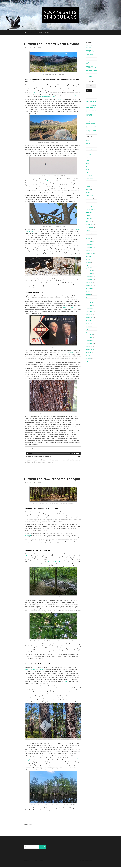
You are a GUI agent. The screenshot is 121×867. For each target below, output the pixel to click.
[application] (53, 453)
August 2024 (89, 230)
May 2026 (88, 189)
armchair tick (35, 256)
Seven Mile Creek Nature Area (57, 562)
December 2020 (89, 340)
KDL (34, 47)
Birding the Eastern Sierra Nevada (51, 44)
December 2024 (89, 224)
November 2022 (89, 279)
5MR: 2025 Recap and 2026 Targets (91, 75)
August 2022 (89, 288)
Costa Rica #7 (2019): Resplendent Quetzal (91, 106)
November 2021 (89, 311)
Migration (88, 166)
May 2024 (88, 238)
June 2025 (88, 218)
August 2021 (89, 320)
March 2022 (89, 300)
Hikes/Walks (89, 154)
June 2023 (88, 262)
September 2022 (90, 285)
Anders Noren (89, 860)
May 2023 (88, 265)
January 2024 (89, 241)
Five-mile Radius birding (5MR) (90, 115)
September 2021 (90, 317)
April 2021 (88, 332)
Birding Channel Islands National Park (91, 67)
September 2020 (90, 349)
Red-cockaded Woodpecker (34, 669)
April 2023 (88, 267)
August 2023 (89, 256)
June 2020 (88, 358)
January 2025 (89, 221)
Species (87, 172)
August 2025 (89, 212)
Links (87, 157)
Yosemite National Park (47, 97)
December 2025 (89, 201)
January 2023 (89, 273)
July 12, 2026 (27, 482)
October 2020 (89, 346)
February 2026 (89, 195)
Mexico (87, 163)
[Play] (27, 453)
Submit (89, 90)
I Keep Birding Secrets (91, 59)
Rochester (50, 181)
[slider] (78, 453)
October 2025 (89, 206)
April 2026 (88, 192)
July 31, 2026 (27, 47)
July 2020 (88, 355)
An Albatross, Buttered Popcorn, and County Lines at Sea (91, 101)
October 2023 (89, 250)
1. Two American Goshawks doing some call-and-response (38, 456)
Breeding (88, 143)
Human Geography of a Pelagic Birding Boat (91, 122)
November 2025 (89, 204)
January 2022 (89, 305)
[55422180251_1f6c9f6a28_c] (67, 266)
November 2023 (89, 247)
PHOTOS (47, 32)
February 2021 (89, 334)
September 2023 (90, 253)
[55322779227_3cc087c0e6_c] (39, 721)
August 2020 (89, 352)
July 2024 (88, 233)
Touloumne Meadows (68, 352)
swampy (28, 535)
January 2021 (89, 337)
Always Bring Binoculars (35, 860)
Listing (87, 160)
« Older (28, 824)
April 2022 (88, 297)
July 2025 (88, 215)
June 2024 (88, 236)
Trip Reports (38, 32)
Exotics (87, 118)
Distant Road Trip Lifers (90, 55)
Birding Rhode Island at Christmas (91, 71)
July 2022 (88, 291)
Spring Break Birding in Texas (91, 62)
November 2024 (89, 227)
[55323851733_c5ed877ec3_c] (67, 721)
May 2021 (88, 329)
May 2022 (88, 294)
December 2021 (89, 308)
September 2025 (90, 209)
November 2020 (89, 343)
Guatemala (88, 152)
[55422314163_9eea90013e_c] (39, 266)
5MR (31, 32)
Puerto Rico (88, 169)
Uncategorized (89, 178)
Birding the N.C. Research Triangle (52, 479)
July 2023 (88, 259)
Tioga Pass (76, 95)
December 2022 (89, 276)
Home (25, 32)
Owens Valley (38, 93)
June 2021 (88, 326)
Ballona (87, 140)
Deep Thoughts (89, 149)
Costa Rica (88, 146)
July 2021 (88, 323)
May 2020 (88, 361)
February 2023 (89, 270)
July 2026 (88, 186)
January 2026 (89, 198)
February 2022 (89, 302)
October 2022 (89, 282)
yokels (64, 308)
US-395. (59, 99)
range (66, 681)
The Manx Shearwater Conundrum (91, 131)
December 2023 (89, 244)
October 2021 (89, 314)
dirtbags (72, 308)
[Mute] (74, 453)
